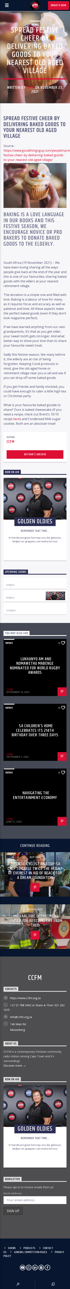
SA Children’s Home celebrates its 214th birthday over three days (35, 730)
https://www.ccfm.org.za (25, 998)
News (35, 24)
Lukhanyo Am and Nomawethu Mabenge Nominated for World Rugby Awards (35, 666)
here (16, 419)
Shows (12, 1248)
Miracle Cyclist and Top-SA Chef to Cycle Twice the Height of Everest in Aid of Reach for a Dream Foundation (35, 871)
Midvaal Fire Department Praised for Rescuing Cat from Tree (35, 921)
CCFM (30, 88)
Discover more (13, 1065)
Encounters (13, 581)
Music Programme (17, 606)
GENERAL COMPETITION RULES (30, 1252)
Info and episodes (35, 553)
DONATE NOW (58, 5)
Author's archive (35, 454)
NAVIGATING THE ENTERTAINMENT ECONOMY (35, 795)
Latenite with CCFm (18, 593)
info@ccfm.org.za (21, 1017)
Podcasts (29, 1248)
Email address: (13, 1193)
